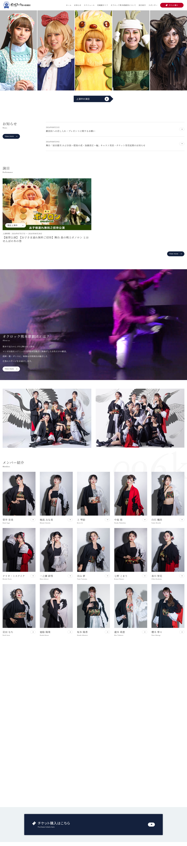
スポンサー (153, 5)
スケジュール (89, 5)
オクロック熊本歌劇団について (123, 5)
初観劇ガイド (102, 5)
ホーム (68, 5)
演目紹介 (142, 5)
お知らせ (77, 5)
